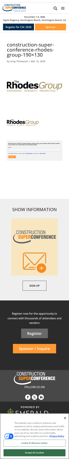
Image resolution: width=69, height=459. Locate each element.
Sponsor (50, 27)
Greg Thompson (19, 61)
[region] (34, 436)
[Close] (65, 418)
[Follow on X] (34, 397)
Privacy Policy (56, 436)
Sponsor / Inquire (34, 348)
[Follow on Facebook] (27, 397)
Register (34, 333)
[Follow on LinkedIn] (41, 397)
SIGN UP (34, 285)
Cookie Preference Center (34, 443)
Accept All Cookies (34, 452)
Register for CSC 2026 (18, 27)
